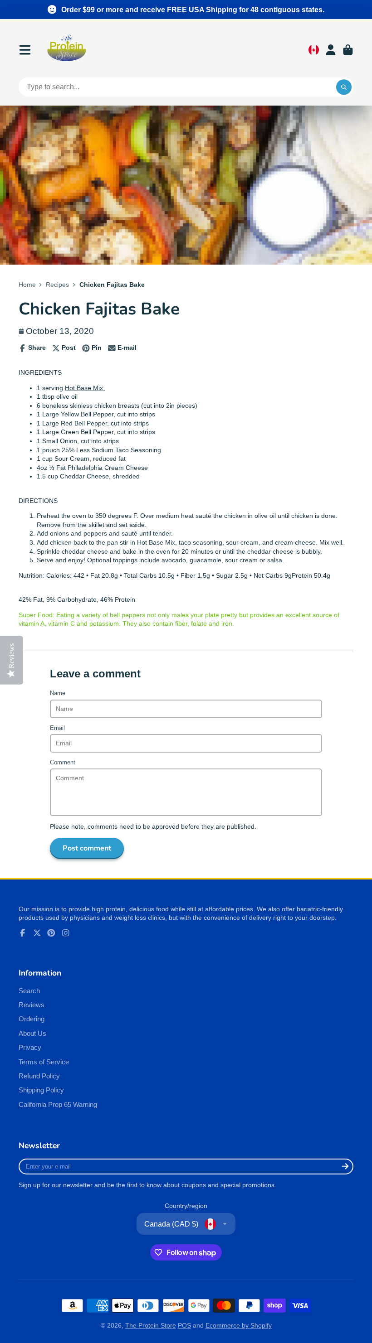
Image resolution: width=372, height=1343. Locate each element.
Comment (62, 762)
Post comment (87, 848)
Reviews (31, 1005)
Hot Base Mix (85, 387)
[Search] (344, 87)
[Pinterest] (51, 933)
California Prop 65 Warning (58, 1104)
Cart (348, 49)
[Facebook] (23, 933)
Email (57, 728)
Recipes (57, 284)
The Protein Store (150, 1325)
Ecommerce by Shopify (239, 1325)
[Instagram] (66, 933)
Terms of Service (44, 1062)
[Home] (66, 50)
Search (29, 991)
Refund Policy (39, 1076)
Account (330, 49)
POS (184, 1325)
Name (57, 693)
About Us (32, 1033)
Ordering (31, 1019)
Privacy (30, 1047)
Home (27, 284)
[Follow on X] (37, 933)
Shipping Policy (41, 1090)
